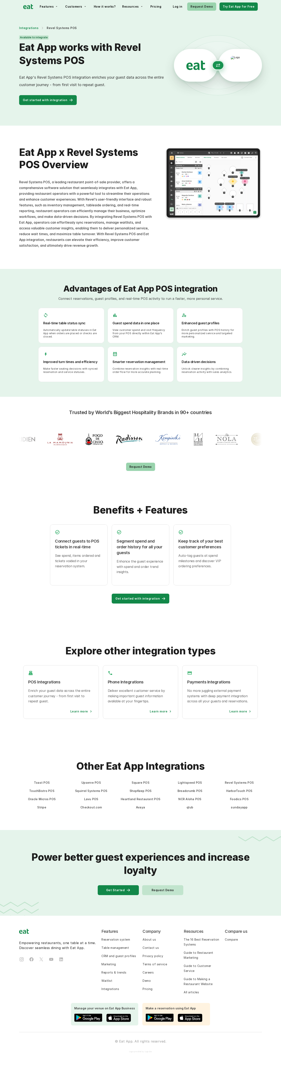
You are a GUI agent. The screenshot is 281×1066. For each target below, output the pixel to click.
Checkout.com (91, 807)
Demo (147, 980)
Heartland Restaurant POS (140, 799)
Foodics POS (239, 799)
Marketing (108, 964)
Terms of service (155, 964)
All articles (191, 992)
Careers (148, 972)
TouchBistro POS (41, 791)
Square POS (140, 782)
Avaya (140, 807)
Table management (115, 947)
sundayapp (239, 807)
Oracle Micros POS (42, 799)
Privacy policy (153, 956)
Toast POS (42, 782)
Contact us (151, 947)
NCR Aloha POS (189, 799)
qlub (190, 807)
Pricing (148, 989)
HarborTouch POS (239, 791)
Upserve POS (91, 782)
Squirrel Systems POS (91, 791)
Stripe (41, 807)
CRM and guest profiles (118, 956)
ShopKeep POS (141, 791)
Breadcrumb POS (190, 791)
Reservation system (115, 939)
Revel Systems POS (239, 782)
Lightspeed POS (190, 782)
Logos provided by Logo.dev (140, 1052)
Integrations (28, 28)
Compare (231, 939)
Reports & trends (113, 972)
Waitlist (106, 980)
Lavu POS (91, 799)
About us (149, 939)
